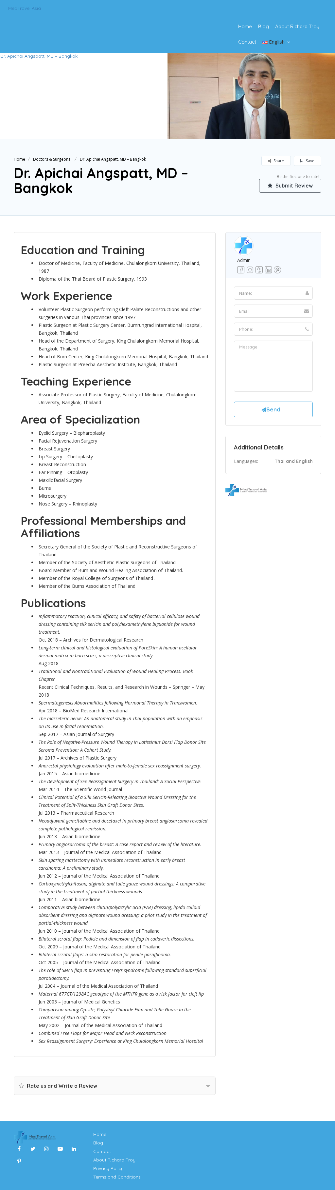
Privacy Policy (108, 1168)
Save (309, 161)
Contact (247, 42)
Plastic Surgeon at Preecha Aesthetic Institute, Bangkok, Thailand (108, 364)
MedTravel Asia (24, 8)
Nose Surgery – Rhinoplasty (68, 504)
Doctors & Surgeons (51, 159)
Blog (263, 26)
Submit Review (293, 185)
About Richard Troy (297, 26)
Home (245, 26)
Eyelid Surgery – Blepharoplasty (72, 433)
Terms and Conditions (117, 1177)
